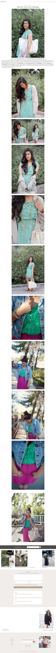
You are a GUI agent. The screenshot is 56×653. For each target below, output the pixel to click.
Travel (49, 1)
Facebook (25, 62)
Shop (31, 1)
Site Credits (35, 651)
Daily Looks (35, 1)
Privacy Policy (21, 651)
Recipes (39, 1)
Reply (15, 595)
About (12, 638)
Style (12, 642)
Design (46, 1)
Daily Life (42, 1)
